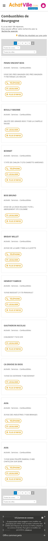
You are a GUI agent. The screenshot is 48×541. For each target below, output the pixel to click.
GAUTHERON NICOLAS (14, 325)
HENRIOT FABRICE (12, 281)
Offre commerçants (12, 535)
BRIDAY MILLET (11, 236)
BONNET (8, 151)
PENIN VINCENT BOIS (14, 63)
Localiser (13, 88)
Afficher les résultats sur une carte (32, 35)
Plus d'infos (15, 94)
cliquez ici (28, 530)
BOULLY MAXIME (12, 109)
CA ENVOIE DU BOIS (13, 364)
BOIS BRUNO (10, 195)
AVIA (6, 403)
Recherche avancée (10, 31)
